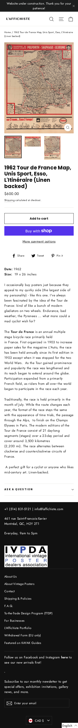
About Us (10, 576)
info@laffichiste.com (48, 509)
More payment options (39, 241)
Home (7, 32)
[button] (70, 725)
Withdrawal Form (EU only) (22, 635)
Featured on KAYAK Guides (22, 643)
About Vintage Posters (19, 584)
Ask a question (18, 489)
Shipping (9, 200)
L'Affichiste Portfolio (17, 628)
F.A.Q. (8, 606)
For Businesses (14, 620)
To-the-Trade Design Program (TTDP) (28, 613)
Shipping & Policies (17, 598)
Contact (9, 591)
